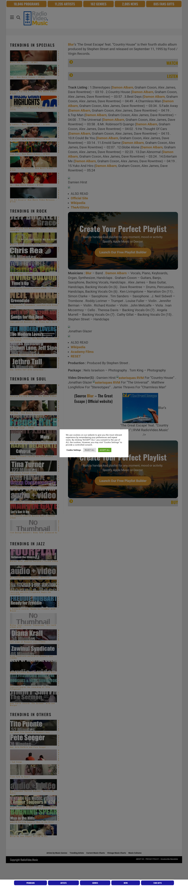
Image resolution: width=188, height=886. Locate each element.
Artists (63, 882)
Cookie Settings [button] (73, 450)
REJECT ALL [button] (89, 450)
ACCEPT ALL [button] (105, 450)
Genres (95, 882)
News (126, 882)
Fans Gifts (157, 882)
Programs (30, 882)
